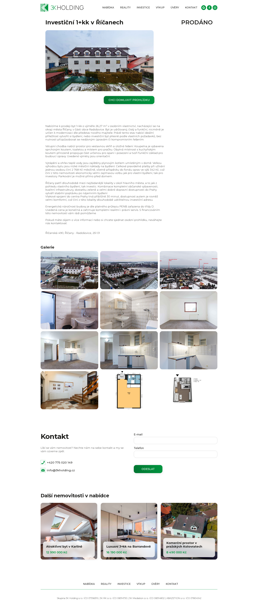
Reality (125, 7)
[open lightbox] (69, 270)
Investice (143, 7)
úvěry (175, 7)
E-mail (138, 434)
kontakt (191, 7)
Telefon (139, 448)
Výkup (160, 7)
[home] (62, 7)
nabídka (108, 7)
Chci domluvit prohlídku (129, 100)
